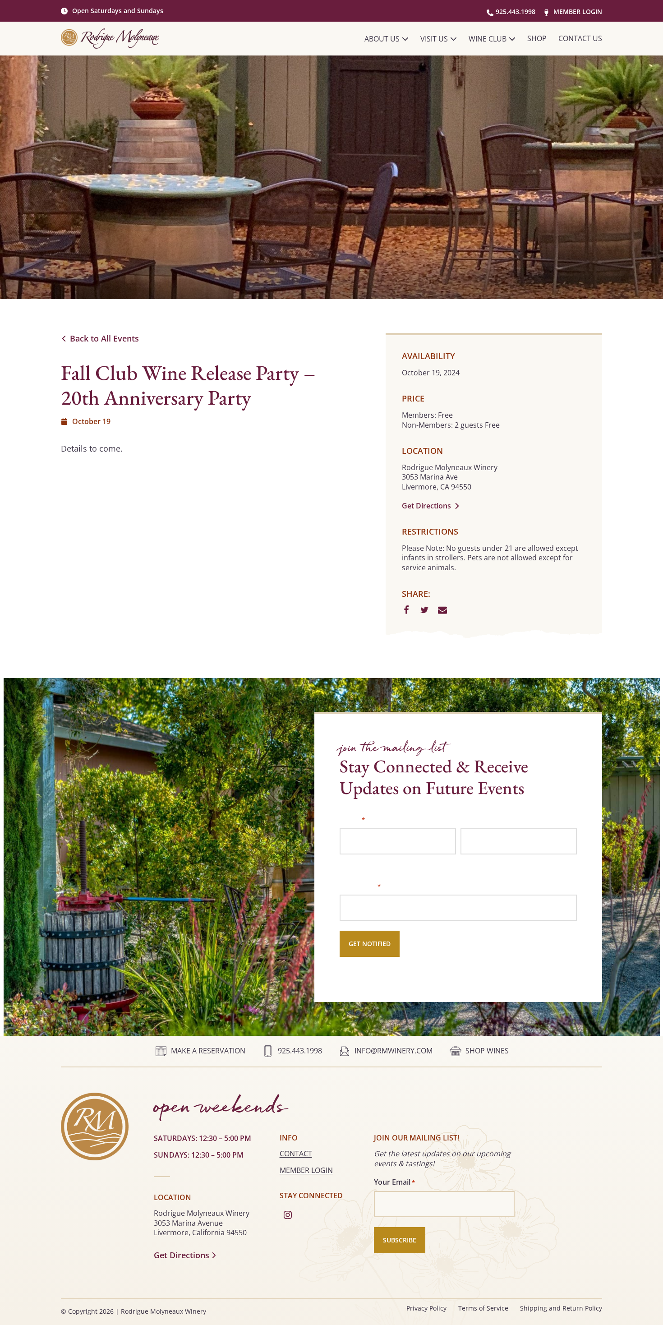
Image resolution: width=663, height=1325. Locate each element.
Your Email (360, 886)
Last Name (478, 861)
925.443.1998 (515, 11)
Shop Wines (487, 1051)
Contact (296, 1154)
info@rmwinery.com (394, 1051)
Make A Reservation (208, 1051)
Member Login (577, 11)
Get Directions (426, 506)
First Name (357, 861)
